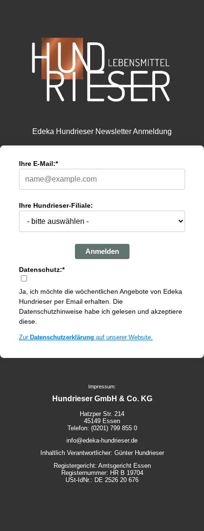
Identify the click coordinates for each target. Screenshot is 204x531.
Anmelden (102, 251)
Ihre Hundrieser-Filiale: (56, 205)
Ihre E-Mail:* (38, 163)
